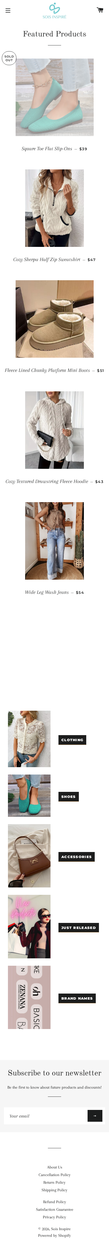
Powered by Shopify (54, 1235)
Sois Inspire (61, 1229)
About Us (54, 1167)
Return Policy (54, 1182)
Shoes (68, 796)
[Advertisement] (54, 662)
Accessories (76, 857)
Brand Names (77, 998)
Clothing (72, 740)
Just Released (78, 928)
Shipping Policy (54, 1190)
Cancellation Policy (55, 1174)
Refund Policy (54, 1201)
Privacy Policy (54, 1217)
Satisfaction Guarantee (54, 1209)
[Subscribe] (95, 1116)
